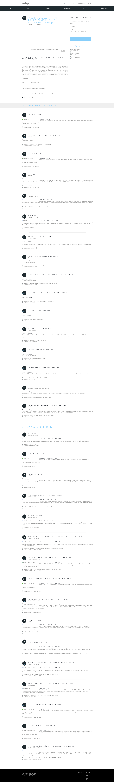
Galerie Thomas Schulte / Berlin (34, 24)
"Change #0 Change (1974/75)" (36, 474)
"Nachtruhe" (32, 216)
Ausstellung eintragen (81, 3)
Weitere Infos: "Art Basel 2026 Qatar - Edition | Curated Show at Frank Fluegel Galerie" (40, 590)
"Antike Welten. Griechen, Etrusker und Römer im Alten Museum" (47, 292)
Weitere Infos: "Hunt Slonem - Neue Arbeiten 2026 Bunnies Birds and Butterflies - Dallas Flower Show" (43, 548)
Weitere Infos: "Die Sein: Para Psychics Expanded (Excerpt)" (35, 206)
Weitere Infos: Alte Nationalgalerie (30, 341)
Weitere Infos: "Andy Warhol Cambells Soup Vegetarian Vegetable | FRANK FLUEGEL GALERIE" (42, 569)
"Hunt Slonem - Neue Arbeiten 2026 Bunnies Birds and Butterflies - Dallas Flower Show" (55, 537)
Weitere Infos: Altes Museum (29, 302)
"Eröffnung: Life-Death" (35, 114)
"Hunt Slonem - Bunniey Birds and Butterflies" (42, 725)
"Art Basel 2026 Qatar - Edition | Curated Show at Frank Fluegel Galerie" (50, 578)
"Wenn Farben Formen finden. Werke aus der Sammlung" (45, 495)
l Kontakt (86, 776)
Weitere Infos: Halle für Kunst (29, 466)
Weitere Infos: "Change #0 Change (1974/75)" (32, 485)
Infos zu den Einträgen (75, 57)
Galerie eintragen (74, 50)
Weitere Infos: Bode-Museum (29, 359)
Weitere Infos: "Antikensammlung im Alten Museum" (33, 319)
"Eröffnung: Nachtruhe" (35, 153)
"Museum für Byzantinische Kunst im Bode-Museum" (44, 367)
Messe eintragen (74, 54)
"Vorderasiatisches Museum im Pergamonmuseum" (43, 256)
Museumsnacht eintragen (76, 56)
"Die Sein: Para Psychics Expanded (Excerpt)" (41, 195)
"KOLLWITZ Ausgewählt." (35, 516)
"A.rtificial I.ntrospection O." (36, 453)
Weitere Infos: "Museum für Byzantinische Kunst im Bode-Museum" (36, 377)
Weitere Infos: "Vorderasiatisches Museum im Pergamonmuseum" (36, 265)
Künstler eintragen (74, 52)
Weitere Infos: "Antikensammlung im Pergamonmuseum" (34, 247)
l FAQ (86, 773)
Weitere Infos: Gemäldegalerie (30, 416)
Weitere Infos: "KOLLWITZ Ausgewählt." (31, 527)
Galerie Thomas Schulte (34, 97)
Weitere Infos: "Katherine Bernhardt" (30, 631)
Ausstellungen (66, 8)
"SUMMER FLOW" (32, 434)
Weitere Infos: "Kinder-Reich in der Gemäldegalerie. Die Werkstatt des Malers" (38, 415)
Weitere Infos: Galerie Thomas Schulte (31, 127)
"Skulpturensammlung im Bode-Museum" (40, 349)
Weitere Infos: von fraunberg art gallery (31, 445)
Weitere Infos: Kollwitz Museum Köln (31, 528)
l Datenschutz (87, 775)
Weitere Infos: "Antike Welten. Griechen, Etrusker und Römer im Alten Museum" (39, 301)
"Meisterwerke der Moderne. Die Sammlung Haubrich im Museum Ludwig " (50, 683)
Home (9, 8)
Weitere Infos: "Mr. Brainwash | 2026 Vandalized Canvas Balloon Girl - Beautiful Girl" (39, 610)
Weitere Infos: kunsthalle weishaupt (31, 508)
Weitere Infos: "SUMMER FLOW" (30, 444)
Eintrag (28, 8)
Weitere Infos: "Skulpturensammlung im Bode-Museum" (34, 358)
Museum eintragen (75, 53)
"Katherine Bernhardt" (35, 620)
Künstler (47, 8)
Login (89, 3)
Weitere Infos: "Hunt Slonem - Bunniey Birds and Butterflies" (35, 736)
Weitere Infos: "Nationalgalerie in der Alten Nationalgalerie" (34, 340)
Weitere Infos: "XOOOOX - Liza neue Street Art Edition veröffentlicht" (36, 716)
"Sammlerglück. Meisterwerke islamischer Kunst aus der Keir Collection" (50, 274)
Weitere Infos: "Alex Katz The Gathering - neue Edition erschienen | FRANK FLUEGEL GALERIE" (42, 674)
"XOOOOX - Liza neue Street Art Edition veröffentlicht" (44, 704)
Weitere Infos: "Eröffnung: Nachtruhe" (30, 165)
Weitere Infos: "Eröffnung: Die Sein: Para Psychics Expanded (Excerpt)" (37, 144)
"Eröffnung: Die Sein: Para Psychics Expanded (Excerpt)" (45, 135)
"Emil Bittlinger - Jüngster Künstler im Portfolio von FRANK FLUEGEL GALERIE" (51, 746)
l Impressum (87, 772)
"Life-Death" (31, 174)
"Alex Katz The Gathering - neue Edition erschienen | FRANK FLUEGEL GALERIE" (51, 663)
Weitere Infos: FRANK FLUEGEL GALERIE (32, 549)
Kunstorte (85, 8)
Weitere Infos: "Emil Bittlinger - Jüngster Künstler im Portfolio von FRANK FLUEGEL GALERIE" (42, 757)
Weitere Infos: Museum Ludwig (30, 696)
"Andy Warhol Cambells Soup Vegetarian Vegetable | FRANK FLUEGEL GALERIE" (51, 557)
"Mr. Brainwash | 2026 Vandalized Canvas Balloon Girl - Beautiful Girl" (49, 599)
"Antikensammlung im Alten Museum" (39, 310)
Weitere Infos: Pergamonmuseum (30, 248)
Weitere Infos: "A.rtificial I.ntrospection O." (31, 465)
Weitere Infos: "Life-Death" (28, 185)
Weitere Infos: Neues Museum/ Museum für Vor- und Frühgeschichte (37, 397)
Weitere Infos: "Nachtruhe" (28, 227)
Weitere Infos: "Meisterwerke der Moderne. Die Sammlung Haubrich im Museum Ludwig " (41, 695)
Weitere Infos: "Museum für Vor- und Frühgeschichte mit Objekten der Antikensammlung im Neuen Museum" (44, 395)
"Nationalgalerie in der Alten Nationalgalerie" (42, 328)
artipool (27, 3)
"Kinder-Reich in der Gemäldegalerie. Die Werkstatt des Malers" (47, 405)
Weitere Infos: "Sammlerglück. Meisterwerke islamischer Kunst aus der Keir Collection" (40, 283)
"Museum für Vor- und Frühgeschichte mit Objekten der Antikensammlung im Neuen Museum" (56, 387)
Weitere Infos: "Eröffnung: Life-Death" (30, 126)
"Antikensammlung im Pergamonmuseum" (40, 237)
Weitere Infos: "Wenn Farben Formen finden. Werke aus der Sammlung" (37, 506)
